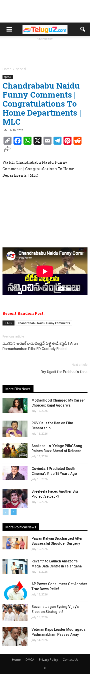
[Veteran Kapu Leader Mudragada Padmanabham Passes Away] (15, 636)
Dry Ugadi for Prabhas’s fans (64, 372)
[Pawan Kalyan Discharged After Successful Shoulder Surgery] (15, 542)
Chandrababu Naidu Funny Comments (44, 323)
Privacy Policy (48, 659)
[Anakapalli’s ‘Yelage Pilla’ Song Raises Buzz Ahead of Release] (15, 450)
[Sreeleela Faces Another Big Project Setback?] (15, 498)
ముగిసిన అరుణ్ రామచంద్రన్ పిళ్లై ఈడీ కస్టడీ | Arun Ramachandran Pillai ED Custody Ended (40, 346)
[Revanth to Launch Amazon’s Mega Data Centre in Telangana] (15, 566)
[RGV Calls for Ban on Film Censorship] (15, 429)
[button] (83, 29)
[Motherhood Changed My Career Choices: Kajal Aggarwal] (15, 405)
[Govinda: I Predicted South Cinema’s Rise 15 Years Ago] (15, 473)
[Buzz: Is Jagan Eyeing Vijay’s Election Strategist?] (15, 612)
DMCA (30, 659)
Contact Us (70, 659)
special (8, 77)
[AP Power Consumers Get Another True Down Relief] (15, 590)
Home (16, 659)
